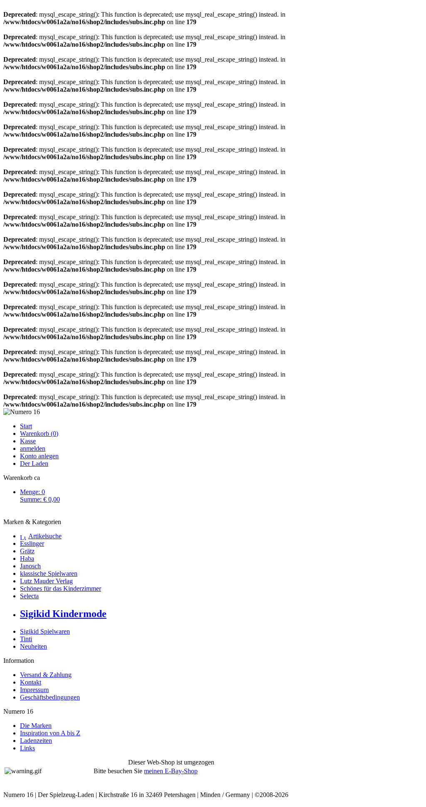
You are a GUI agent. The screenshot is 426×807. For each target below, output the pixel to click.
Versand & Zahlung (46, 674)
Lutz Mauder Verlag (46, 581)
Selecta (29, 596)
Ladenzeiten (36, 740)
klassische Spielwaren (48, 573)
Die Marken (36, 725)
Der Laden (34, 463)
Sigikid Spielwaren (45, 631)
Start (26, 426)
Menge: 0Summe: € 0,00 (40, 495)
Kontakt (30, 682)
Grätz (27, 551)
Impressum (34, 689)
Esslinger (32, 543)
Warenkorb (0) (39, 433)
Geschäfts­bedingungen (50, 697)
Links (27, 748)
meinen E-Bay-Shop (171, 771)
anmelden (32, 448)
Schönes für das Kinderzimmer (60, 588)
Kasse (28, 441)
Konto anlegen (39, 456)
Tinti (26, 638)
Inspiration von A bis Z (50, 733)
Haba (27, 558)
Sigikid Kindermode (63, 613)
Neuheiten (33, 646)
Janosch (30, 566)
